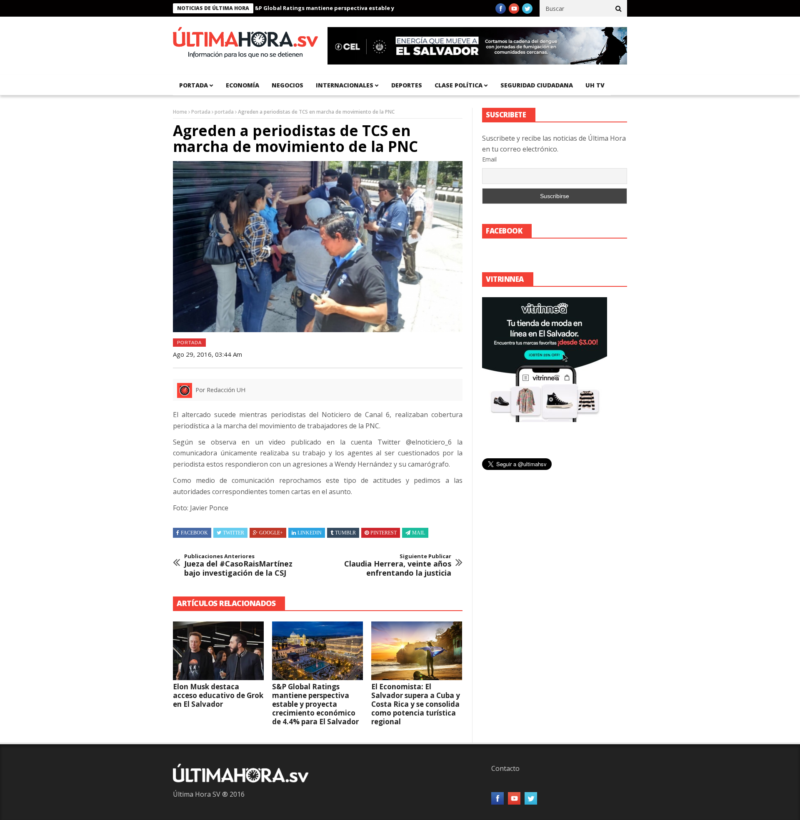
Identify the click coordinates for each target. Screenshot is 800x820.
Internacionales (344, 85)
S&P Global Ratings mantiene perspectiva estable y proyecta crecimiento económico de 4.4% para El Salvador (380, 8)
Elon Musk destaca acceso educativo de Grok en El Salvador (218, 695)
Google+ (271, 533)
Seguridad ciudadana (536, 85)
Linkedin (310, 533)
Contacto (505, 768)
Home (180, 111)
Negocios (287, 85)
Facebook (194, 533)
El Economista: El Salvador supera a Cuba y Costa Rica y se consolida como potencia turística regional (415, 704)
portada (193, 85)
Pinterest (383, 533)
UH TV (595, 85)
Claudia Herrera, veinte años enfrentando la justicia (397, 565)
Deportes (406, 85)
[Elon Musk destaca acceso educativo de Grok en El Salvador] (218, 651)
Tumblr (345, 533)
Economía (242, 85)
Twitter (233, 533)
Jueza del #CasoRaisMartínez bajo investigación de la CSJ (238, 565)
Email (489, 159)
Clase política (458, 85)
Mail (418, 533)
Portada (200, 111)
